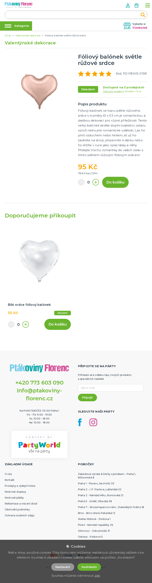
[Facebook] (80, 422)
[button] (128, 5)
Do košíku (115, 182)
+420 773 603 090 (39, 382)
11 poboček (139, 27)
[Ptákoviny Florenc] (18, 5)
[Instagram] (93, 422)
